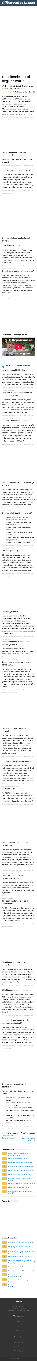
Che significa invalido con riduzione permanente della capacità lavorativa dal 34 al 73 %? (21, 1261)
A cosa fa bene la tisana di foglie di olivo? (19, 1280)
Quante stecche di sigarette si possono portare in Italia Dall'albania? (21, 1252)
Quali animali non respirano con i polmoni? (19, 1285)
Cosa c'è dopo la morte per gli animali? (21, 1170)
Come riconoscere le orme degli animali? (21, 1183)
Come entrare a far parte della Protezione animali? (18, 1154)
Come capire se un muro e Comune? (20, 1256)
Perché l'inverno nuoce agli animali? (20, 1162)
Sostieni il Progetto (18, 1347)
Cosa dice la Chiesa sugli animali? (19, 1174)
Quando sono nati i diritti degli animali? (21, 1166)
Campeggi (18, 1326)
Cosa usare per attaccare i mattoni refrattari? (19, 1247)
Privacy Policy (18, 1351)
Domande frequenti (18, 1342)
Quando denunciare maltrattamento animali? (20, 1192)
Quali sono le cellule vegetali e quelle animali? (20, 1179)
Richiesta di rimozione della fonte (12, 117)
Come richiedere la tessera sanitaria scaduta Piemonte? (20, 1275)
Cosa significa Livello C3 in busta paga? (21, 1271)
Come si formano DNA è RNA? (18, 1267)
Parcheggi (18, 1322)
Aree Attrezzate (18, 1330)
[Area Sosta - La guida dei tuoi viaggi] (18, 5)
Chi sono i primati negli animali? (18, 1158)
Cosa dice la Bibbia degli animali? (19, 1187)
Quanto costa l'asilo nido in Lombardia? (21, 1242)
